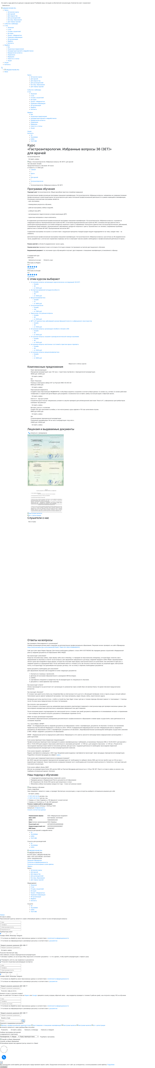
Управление (11, 55)
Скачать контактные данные (36, 810)
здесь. (59, 755)
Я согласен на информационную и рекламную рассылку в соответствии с (29, 941)
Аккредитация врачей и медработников (20, 51)
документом (53, 941)
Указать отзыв (5, 1018)
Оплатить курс (48, 260)
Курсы (6, 10)
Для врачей (11, 14)
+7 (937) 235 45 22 (33, 798)
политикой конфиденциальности (58, 938)
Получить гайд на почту (8, 991)
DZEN (32, 836)
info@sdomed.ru (40, 808)
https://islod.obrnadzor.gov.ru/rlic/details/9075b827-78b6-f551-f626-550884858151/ (53, 647)
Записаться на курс (34, 260)
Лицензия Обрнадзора (34, 860)
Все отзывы (32, 521)
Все (9, 47)
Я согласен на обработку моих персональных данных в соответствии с (35, 938)
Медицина (11, 57)
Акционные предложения (16, 49)
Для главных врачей (14, 22)
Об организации (13, 39)
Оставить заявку (37, 376)
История (10, 33)
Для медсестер (12, 16)
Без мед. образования (15, 20)
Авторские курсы (13, 12)
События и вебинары (11, 23)
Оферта (29, 866)
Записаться (6, 5)
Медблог (10, 41)
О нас (6, 25)
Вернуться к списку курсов (77, 364)
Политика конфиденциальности (37, 862)
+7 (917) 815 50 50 (33, 796)
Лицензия (11, 27)
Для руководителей (14, 18)
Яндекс (27, 995)
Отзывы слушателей (14, 31)
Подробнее (31, 268)
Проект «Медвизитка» (15, 35)
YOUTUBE (34, 838)
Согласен (4, 1067)
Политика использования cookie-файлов (40, 864)
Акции (10, 60)
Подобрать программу (47, 1037)
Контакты (11, 43)
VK (31, 832)
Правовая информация (15, 37)
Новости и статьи (13, 58)
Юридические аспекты (15, 53)
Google (34, 995)
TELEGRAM (34, 834)
